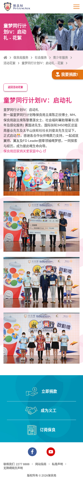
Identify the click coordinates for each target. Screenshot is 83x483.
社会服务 (41, 57)
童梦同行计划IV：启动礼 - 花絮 (42, 63)
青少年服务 (60, 57)
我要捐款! (69, 74)
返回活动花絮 (15, 87)
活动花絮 (9, 63)
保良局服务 (20, 57)
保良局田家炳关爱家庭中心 (22, 151)
